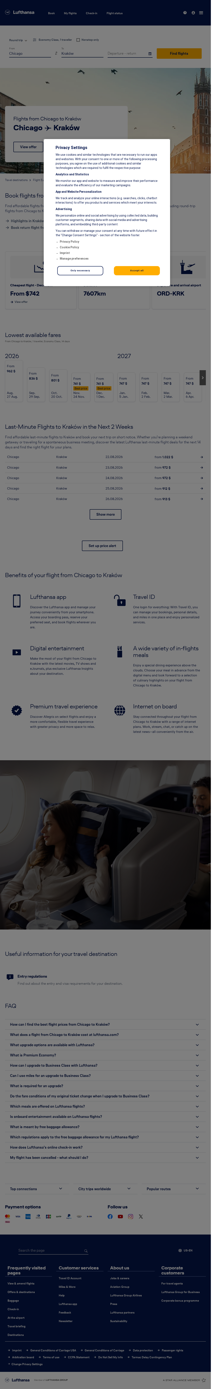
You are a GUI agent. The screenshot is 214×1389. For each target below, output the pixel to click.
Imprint (65, 253)
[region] (107, 212)
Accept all (137, 270)
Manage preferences (74, 258)
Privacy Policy (69, 241)
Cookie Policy (69, 247)
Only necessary (80, 270)
